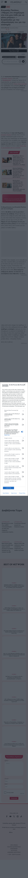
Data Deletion (6, 493)
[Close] (25, 385)
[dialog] (14, 439)
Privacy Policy (22, 493)
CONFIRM (8, 488)
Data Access (14, 493)
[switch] (22, 414)
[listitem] (14, 411)
